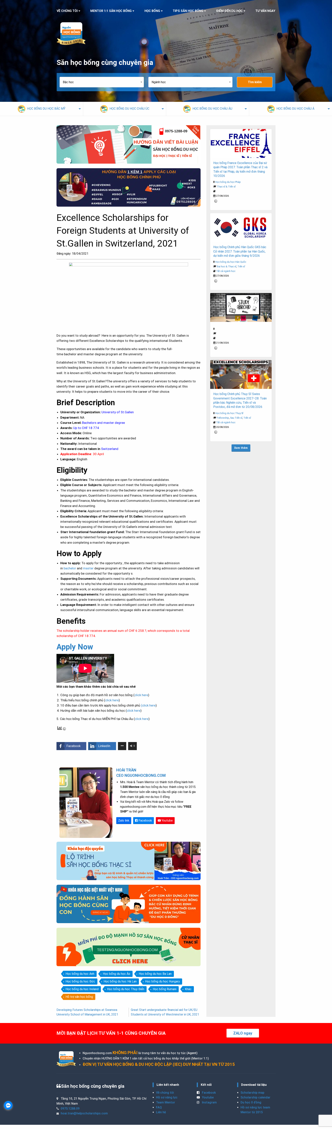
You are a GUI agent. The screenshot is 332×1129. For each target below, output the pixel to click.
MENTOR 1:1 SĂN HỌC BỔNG (111, 11)
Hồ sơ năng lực (167, 1097)
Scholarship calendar (255, 1097)
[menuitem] (41, 109)
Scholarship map (252, 1092)
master (88, 568)
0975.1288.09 (70, 1108)
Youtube (167, 820)
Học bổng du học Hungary (162, 981)
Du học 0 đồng (251, 1102)
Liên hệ (161, 1112)
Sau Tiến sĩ (236, 417)
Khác (188, 989)
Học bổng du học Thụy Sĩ (229, 413)
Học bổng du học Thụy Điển (125, 989)
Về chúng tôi (165, 1092)
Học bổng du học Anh (80, 974)
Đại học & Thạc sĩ (226, 266)
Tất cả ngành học (225, 271)
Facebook (145, 820)
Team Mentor (165, 1102)
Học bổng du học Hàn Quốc (230, 261)
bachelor (70, 568)
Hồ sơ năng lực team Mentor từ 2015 (255, 1110)
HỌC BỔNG (152, 11)
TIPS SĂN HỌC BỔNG (188, 11)
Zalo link (123, 820)
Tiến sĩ (241, 266)
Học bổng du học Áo (116, 974)
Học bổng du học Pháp (228, 182)
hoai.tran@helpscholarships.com (84, 1113)
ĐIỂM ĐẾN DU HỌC (229, 11)
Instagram (209, 1102)
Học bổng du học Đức (80, 981)
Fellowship (223, 417)
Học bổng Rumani (164, 989)
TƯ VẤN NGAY (265, 11)
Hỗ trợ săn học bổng (79, 997)
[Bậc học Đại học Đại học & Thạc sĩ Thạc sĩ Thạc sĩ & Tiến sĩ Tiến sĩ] (104, 82)
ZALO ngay (242, 1033)
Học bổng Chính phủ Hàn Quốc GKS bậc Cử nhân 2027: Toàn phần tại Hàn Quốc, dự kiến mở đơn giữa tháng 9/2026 (239, 251)
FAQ (159, 1107)
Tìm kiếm (255, 82)
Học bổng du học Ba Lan (155, 974)
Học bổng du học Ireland (82, 989)
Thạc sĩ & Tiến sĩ (226, 186)
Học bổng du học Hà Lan (120, 981)
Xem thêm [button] (241, 448)
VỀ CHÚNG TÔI (67, 11)
